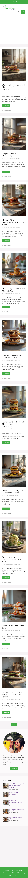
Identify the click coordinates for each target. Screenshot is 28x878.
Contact (7, 870)
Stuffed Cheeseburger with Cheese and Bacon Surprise (13, 87)
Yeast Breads (7, 110)
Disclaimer (19, 870)
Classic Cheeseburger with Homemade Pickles (13, 492)
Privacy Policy (21, 873)
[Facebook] (11, 2)
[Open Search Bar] (19, 12)
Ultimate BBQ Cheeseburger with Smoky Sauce (13, 222)
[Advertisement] (14, 30)
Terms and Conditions (9, 873)
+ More (14, 724)
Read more (6, 105)
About (13, 870)
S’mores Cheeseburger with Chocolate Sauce (12, 356)
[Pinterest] (16, 2)
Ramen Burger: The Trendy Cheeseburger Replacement (13, 424)
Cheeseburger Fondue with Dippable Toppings (13, 290)
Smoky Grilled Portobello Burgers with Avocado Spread (13, 694)
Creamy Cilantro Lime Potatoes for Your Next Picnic (12, 559)
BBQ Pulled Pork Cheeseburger (9, 155)
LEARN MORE (14, 768)
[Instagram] (14, 2)
